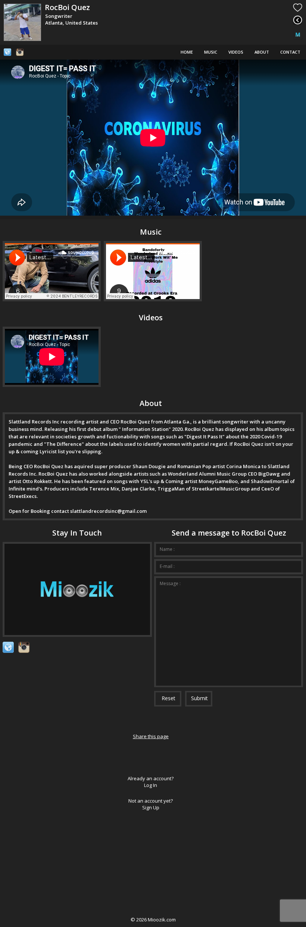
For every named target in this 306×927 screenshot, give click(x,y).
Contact (290, 52)
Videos (235, 52)
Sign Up (150, 807)
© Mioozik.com (153, 919)
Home (187, 52)
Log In (150, 785)
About (262, 52)
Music (210, 52)
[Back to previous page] (297, 20)
